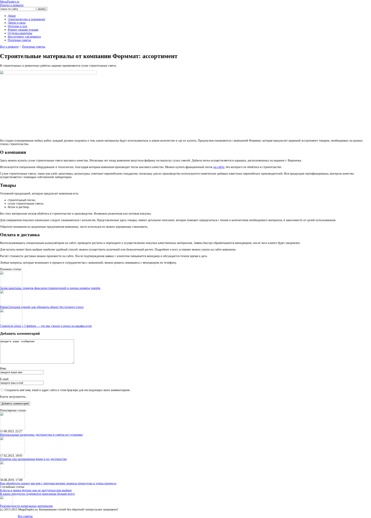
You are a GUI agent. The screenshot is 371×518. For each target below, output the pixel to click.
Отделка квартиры (20, 33)
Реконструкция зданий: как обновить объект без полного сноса (41, 307)
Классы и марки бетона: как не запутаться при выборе (36, 490)
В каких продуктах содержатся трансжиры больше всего (37, 493)
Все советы (25, 516)
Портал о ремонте (12, 3)
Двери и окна (17, 22)
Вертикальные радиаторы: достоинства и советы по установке (41, 434)
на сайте (218, 167)
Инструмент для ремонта (24, 36)
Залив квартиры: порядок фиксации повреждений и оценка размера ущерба (50, 288)
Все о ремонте (9, 46)
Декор (12, 15)
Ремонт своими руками (23, 29)
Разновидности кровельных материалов (26, 506)
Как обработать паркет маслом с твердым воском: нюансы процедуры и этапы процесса (58, 483)
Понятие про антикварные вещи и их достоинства (33, 459)
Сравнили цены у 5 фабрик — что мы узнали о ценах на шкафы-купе (46, 326)
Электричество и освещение (26, 19)
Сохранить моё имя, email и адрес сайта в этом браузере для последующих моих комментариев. (67, 390)
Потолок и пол (17, 26)
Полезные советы (19, 40)
